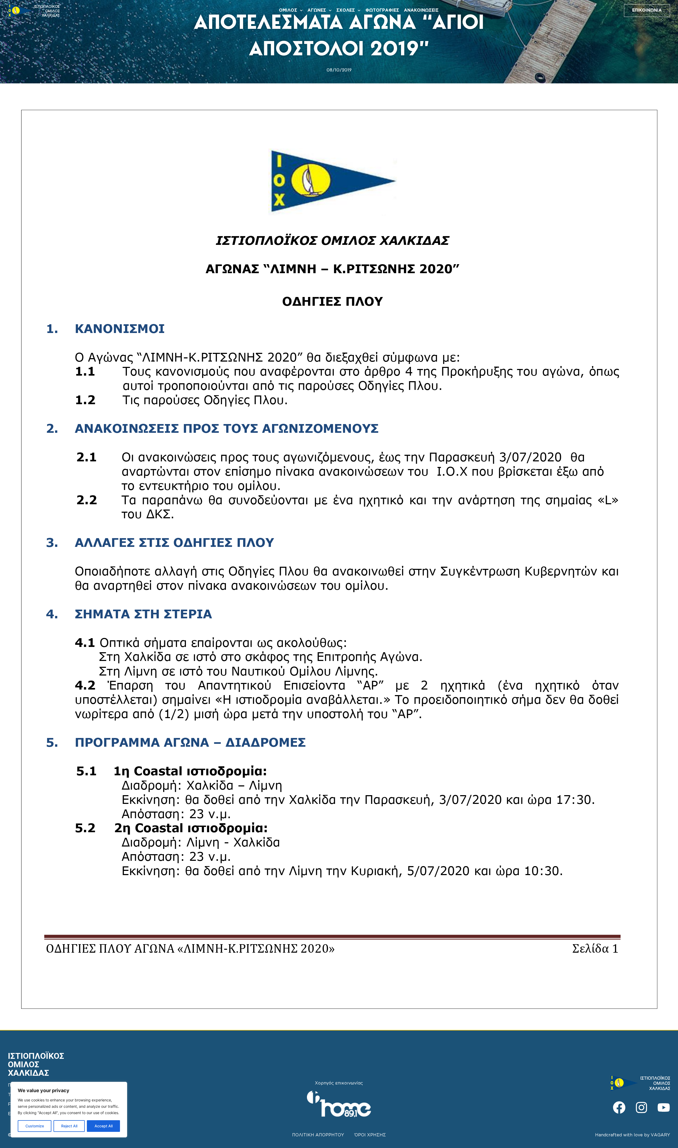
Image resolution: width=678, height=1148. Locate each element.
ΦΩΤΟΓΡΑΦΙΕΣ (382, 10)
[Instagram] (641, 1107)
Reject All (69, 1126)
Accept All (104, 1126)
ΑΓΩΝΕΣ (316, 10)
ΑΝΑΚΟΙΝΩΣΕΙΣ (421, 10)
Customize (34, 1126)
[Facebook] (619, 1107)
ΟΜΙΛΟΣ (288, 10)
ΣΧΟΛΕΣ (345, 10)
